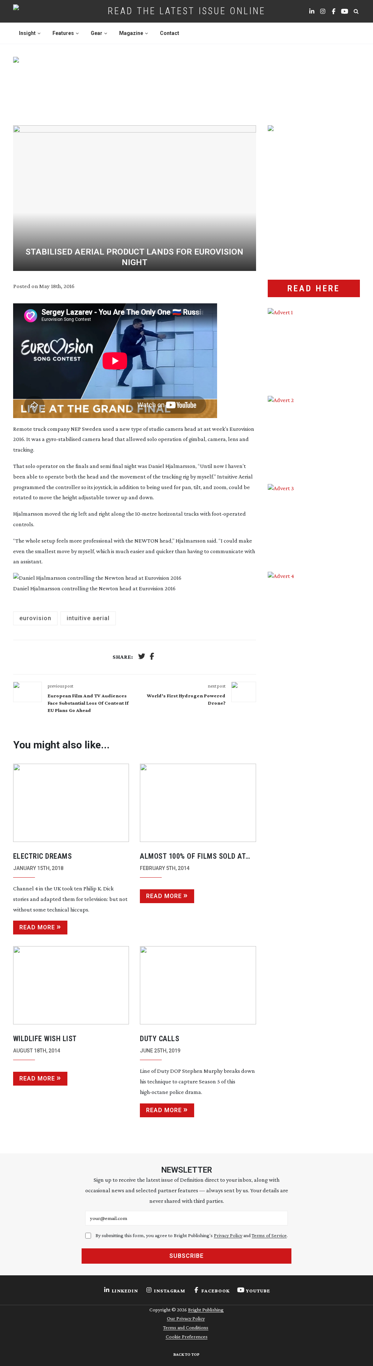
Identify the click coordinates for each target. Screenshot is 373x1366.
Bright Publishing (206, 1309)
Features (63, 33)
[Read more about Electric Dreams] (71, 803)
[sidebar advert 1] (314, 346)
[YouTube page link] (344, 11)
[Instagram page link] (322, 11)
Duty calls (159, 1038)
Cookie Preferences (187, 1336)
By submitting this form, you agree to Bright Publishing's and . (191, 1235)
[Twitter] (141, 657)
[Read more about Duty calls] (198, 985)
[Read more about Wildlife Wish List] (71, 985)
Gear (96, 33)
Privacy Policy (228, 1235)
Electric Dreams (42, 856)
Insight (27, 33)
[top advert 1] (186, 83)
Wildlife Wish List (45, 1038)
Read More (37, 927)
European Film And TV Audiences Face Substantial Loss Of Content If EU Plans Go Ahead (88, 703)
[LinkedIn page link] (311, 11)
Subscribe (186, 1255)
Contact (169, 33)
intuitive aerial (88, 618)
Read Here (313, 288)
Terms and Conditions (185, 1327)
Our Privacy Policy (186, 1318)
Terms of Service (269, 1235)
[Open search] (356, 11)
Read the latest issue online (187, 10)
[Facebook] (152, 657)
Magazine (131, 33)
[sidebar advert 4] (314, 664)
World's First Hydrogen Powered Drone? (186, 699)
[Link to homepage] (39, 11)
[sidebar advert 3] (314, 522)
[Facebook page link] (333, 11)
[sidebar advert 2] (314, 434)
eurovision (35, 618)
